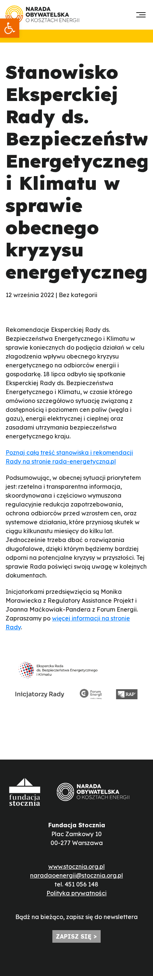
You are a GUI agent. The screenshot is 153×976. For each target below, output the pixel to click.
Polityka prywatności (76, 893)
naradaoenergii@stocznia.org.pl (76, 875)
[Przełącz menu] (140, 14)
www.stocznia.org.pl (76, 866)
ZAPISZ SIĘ (73, 936)
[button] (9, 28)
